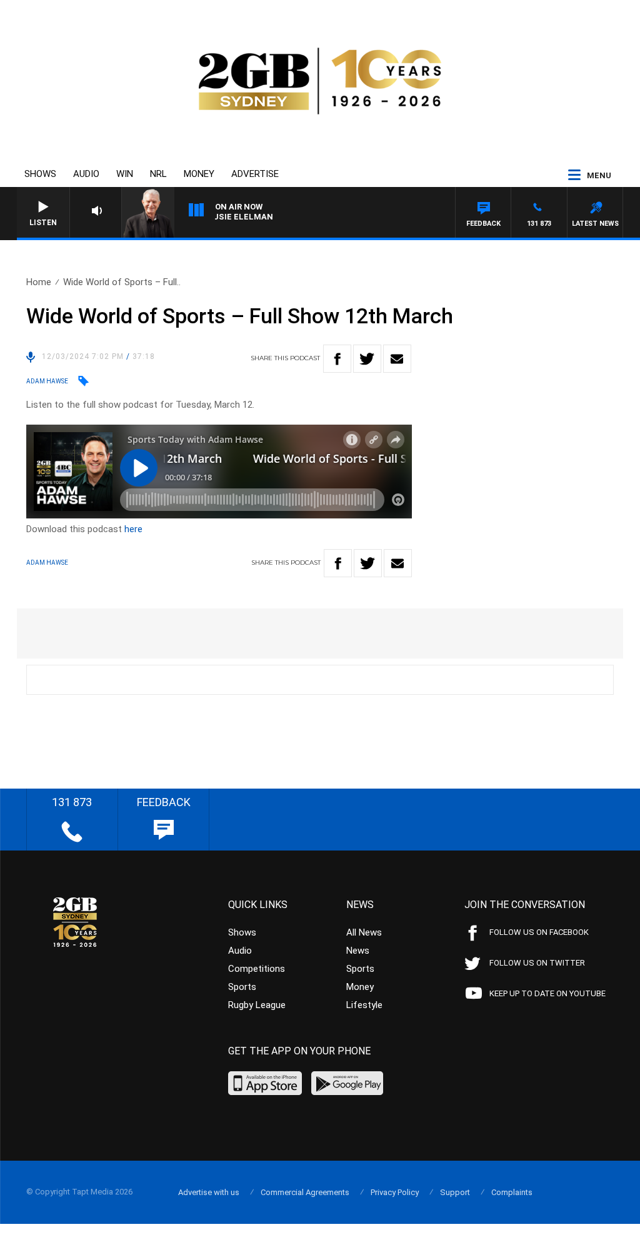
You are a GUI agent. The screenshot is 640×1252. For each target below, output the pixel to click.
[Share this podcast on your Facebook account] (337, 359)
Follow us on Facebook (539, 932)
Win (124, 173)
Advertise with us (208, 1192)
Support (455, 1192)
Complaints (511, 1192)
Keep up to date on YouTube (547, 993)
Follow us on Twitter (537, 962)
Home (38, 282)
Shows (40, 173)
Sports (242, 986)
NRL (158, 173)
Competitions (256, 968)
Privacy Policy (395, 1192)
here (133, 529)
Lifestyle (364, 1005)
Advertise (255, 173)
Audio (86, 173)
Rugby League (257, 1005)
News (357, 950)
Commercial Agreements (305, 1192)
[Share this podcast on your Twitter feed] (367, 359)
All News (364, 932)
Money (199, 173)
